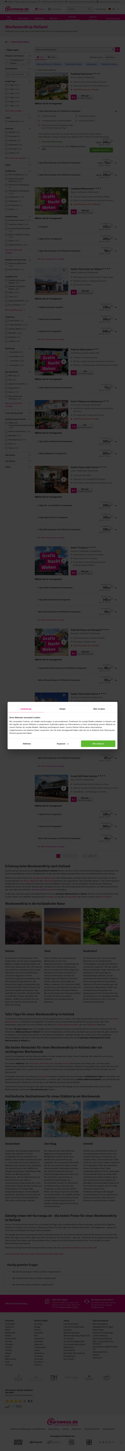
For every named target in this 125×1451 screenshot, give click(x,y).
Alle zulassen (98, 744)
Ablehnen (27, 744)
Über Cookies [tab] (99, 709)
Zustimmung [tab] (26, 709)
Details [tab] (63, 709)
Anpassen (61, 744)
